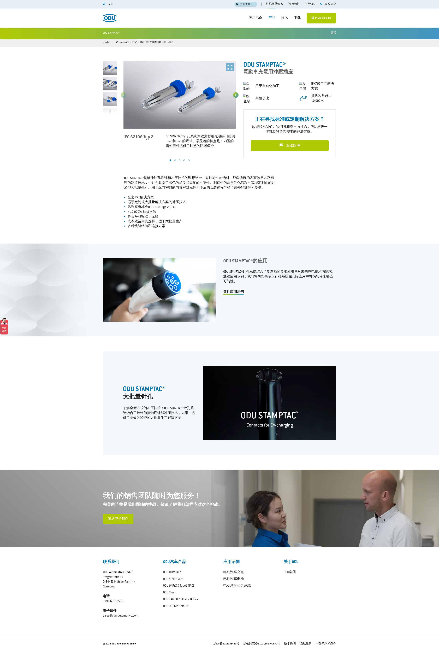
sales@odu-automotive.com (120, 616)
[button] (236, 95)
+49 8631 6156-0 (113, 601)
